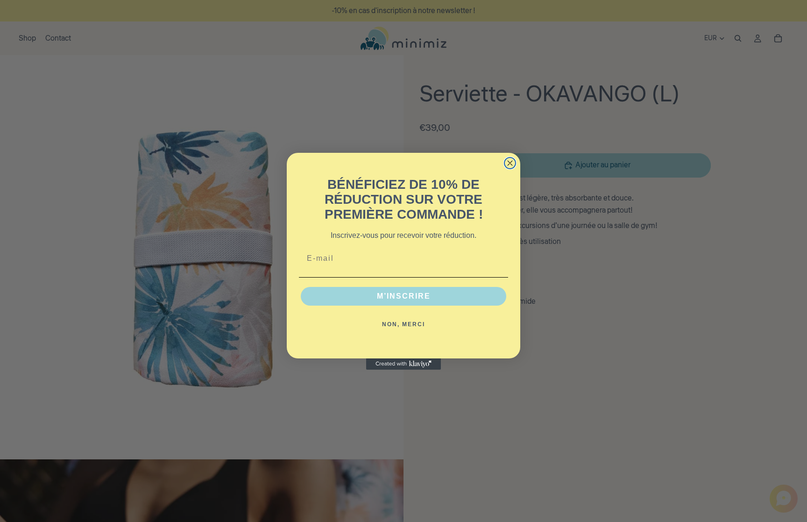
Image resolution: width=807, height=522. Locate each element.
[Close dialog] (510, 163)
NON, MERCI (403, 324)
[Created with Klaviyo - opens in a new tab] (403, 364)
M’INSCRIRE (404, 296)
